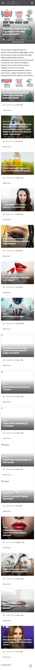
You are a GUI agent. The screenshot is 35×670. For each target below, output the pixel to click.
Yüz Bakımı (6, 25)
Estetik (11, 165)
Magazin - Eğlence (14, 636)
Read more (7, 110)
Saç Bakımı (18, 22)
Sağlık (25, 22)
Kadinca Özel (10, 40)
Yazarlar (11, 566)
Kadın (11, 22)
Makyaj (5, 22)
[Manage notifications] (30, 665)
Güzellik (5, 165)
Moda (10, 274)
